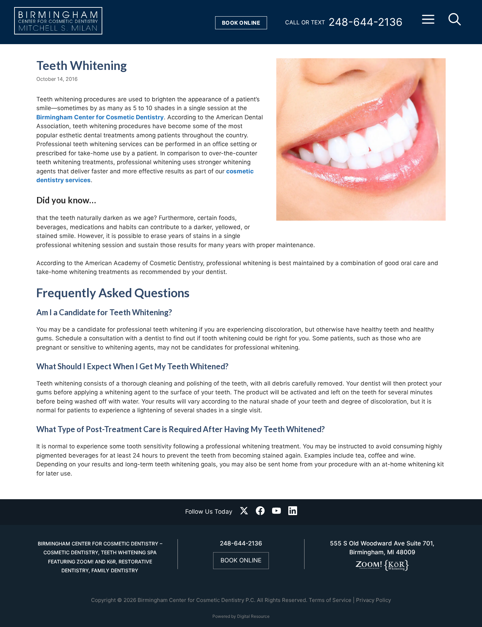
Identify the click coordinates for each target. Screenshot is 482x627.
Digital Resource (253, 616)
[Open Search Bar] (454, 22)
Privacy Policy (373, 600)
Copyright (103, 600)
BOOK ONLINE (241, 560)
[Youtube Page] (276, 512)
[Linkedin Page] (292, 512)
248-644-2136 (366, 22)
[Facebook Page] (260, 512)
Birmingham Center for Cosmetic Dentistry (100, 117)
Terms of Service (330, 600)
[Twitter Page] (244, 512)
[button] (428, 22)
